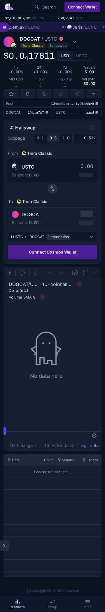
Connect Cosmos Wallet (52, 251)
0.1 (40, 138)
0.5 (53, 138)
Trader (92, 460)
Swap (52, 607)
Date (16, 460)
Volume (68, 460)
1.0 (65, 138)
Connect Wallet (82, 6)
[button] (48, 41)
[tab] (65, 55)
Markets (17, 607)
